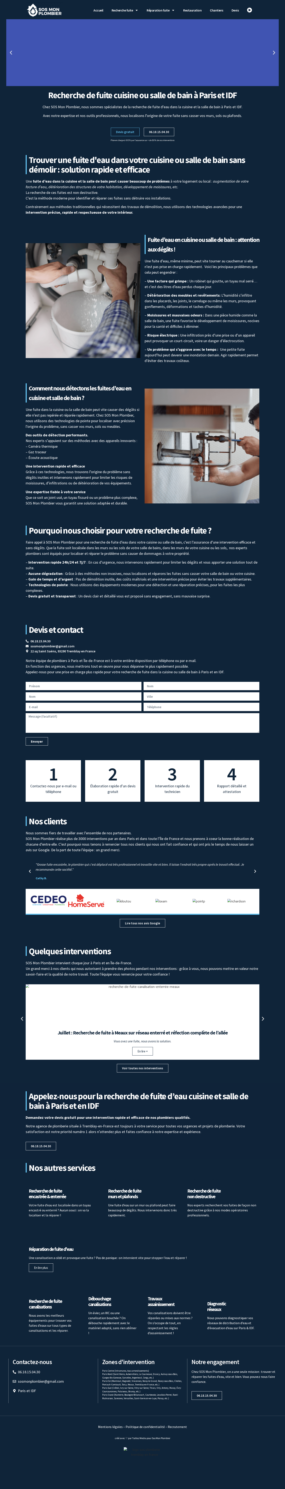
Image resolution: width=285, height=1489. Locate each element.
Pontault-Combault (111, 1384)
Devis (235, 10)
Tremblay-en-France (144, 1384)
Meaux (131, 1384)
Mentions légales (110, 1427)
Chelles (177, 1381)
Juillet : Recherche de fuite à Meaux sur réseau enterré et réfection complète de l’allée (143, 1032)
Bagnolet (126, 1381)
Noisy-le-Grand (149, 1381)
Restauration (192, 10)
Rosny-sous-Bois (165, 1381)
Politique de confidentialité (145, 1427)
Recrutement (177, 1427)
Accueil (98, 10)
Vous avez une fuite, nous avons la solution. (142, 1041)
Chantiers (216, 10)
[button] (11, 52)
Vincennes (136, 1381)
